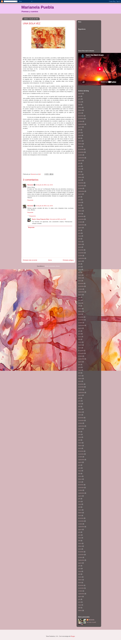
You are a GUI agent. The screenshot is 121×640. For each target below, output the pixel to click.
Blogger (73, 636)
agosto (80, 93)
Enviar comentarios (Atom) (52, 266)
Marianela (30, 185)
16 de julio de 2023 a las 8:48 (58, 219)
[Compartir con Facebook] (51, 174)
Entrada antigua (68, 260)
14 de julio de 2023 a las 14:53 (44, 185)
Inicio (50, 260)
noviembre (81, 118)
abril (79, 104)
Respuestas (32, 216)
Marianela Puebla (37, 7)
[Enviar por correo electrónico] (45, 174)
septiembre (81, 124)
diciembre (80, 116)
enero (79, 113)
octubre (80, 121)
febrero (80, 110)
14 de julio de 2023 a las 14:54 (44, 205)
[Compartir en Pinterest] (53, 174)
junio (79, 99)
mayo (79, 102)
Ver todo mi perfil (91, 622)
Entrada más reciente (30, 260)
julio (79, 96)
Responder (30, 200)
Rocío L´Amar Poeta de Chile (40, 219)
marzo (80, 107)
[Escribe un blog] (47, 174)
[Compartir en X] (49, 174)
